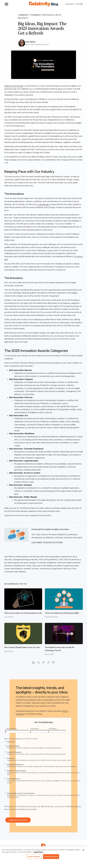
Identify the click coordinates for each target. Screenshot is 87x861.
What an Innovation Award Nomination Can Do (23, 613)
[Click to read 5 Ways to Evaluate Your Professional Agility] (64, 599)
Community (24, 15)
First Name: (34, 728)
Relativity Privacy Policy (28, 809)
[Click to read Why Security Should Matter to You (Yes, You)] (23, 633)
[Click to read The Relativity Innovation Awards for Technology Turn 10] (64, 633)
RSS (78, 4)
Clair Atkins (30, 42)
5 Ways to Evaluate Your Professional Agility (62, 613)
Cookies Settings (34, 856)
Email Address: (11, 728)
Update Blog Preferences (18, 820)
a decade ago (43, 204)
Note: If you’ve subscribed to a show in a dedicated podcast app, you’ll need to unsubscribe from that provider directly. (43, 795)
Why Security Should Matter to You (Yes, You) (22, 647)
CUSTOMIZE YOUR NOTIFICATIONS (47, 542)
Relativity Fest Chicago (13, 86)
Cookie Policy (38, 852)
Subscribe (69, 4)
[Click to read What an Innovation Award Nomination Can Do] (23, 599)
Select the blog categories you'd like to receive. (21, 739)
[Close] (83, 850)
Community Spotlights (42, 15)
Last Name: (53, 728)
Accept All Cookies (51, 856)
